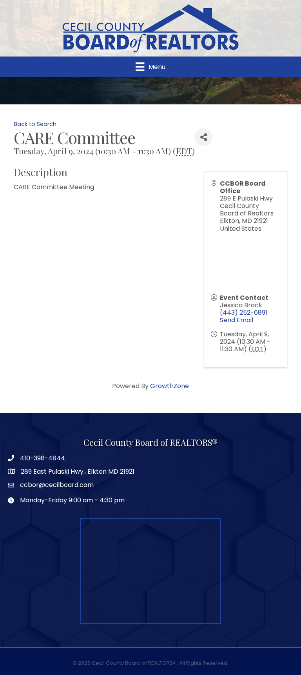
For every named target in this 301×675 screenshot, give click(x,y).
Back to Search (35, 124)
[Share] (203, 137)
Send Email (236, 320)
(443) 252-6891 (243, 312)
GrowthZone (169, 385)
